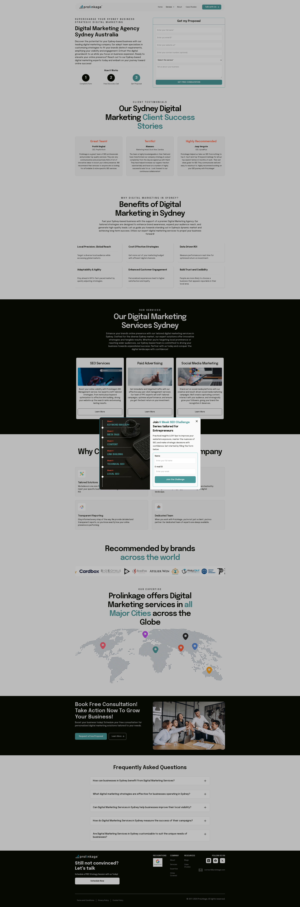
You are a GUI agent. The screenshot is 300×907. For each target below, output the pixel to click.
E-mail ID (159, 467)
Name (157, 456)
